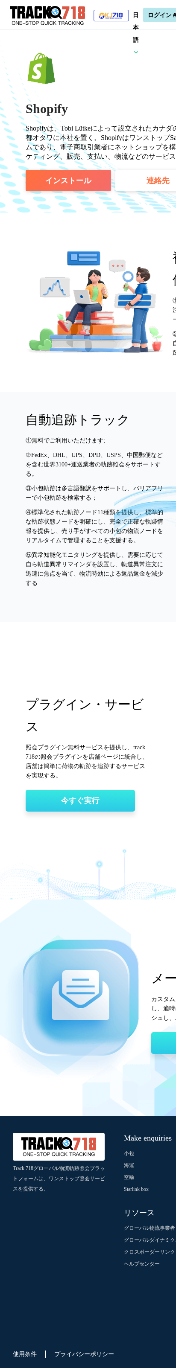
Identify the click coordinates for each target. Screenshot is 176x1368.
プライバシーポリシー (84, 1354)
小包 (129, 1153)
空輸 (129, 1177)
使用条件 (25, 1354)
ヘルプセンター (142, 1264)
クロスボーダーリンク (149, 1252)
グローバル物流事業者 (149, 1228)
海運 (129, 1165)
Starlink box (136, 1189)
